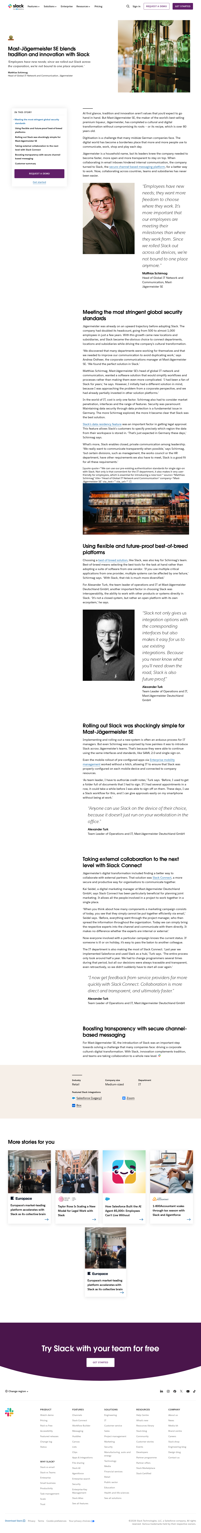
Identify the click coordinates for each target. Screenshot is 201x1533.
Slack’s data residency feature (102, 424)
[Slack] (16, 6)
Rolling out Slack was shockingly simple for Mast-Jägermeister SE (37, 139)
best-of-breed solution (113, 560)
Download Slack (13, 1520)
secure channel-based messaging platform (137, 167)
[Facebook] (174, 1392)
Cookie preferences (56, 1520)
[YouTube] (188, 1392)
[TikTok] (194, 1392)
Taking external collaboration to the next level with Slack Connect (36, 147)
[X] (181, 1392)
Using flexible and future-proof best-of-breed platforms (38, 130)
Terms (41, 1520)
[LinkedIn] (161, 1392)
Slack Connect (162, 877)
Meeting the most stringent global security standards (37, 121)
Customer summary (25, 163)
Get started (182, 6)
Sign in (137, 6)
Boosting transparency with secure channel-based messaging (38, 156)
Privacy (31, 1520)
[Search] (128, 6)
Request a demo (156, 6)
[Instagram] (168, 1392)
